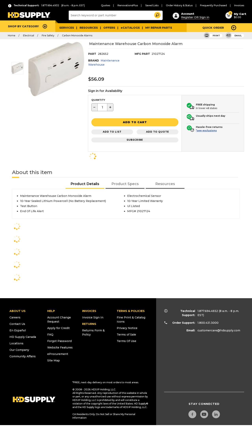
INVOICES (89, 311)
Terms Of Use (126, 341)
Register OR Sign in (195, 17)
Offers (109, 27)
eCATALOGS (130, 27)
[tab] (85, 184)
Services (66, 27)
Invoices (239, 5)
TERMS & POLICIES (131, 311)
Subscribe (135, 139)
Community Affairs (22, 356)
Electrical (28, 35)
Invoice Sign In (92, 317)
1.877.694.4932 (207, 311)
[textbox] (102, 107)
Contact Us (17, 324)
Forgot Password (59, 341)
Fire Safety (48, 35)
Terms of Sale (126, 334)
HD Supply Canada (22, 337)
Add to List (112, 131)
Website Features (60, 347)
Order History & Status (179, 5)
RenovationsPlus (128, 5)
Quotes (105, 5)
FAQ (50, 334)
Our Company (19, 350)
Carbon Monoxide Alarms (77, 35)
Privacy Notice (127, 328)
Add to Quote (157, 131)
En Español (17, 330)
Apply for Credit (58, 328)
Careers (14, 317)
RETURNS (89, 324)
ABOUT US (17, 311)
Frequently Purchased (213, 5)
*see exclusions (206, 130)
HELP (51, 311)
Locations (16, 343)
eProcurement (57, 354)
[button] (157, 14)
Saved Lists (151, 5)
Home (11, 35)
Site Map (53, 360)
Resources (89, 27)
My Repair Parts (158, 27)
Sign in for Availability (105, 91)
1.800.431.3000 (208, 323)
